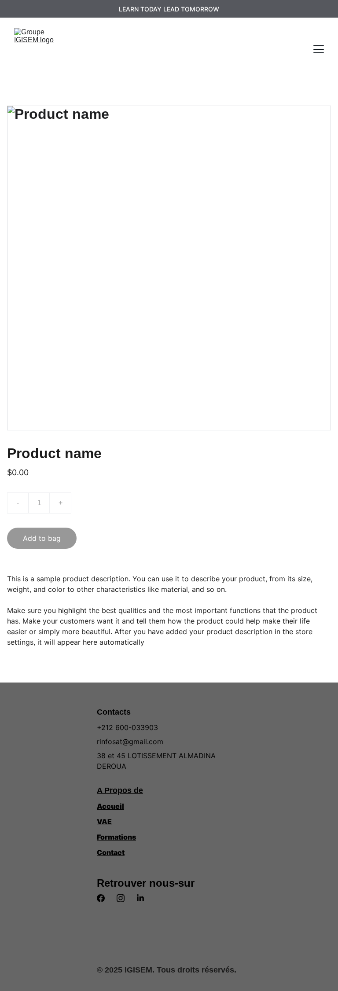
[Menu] (318, 49)
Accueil (110, 806)
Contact (111, 852)
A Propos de (120, 790)
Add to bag (42, 538)
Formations (116, 837)
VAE (104, 821)
